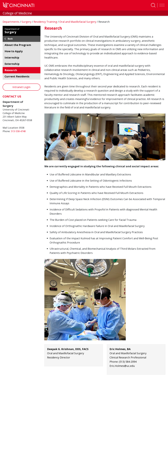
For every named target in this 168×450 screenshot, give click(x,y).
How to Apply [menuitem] (14, 51)
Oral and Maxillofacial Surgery (78, 21)
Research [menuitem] (11, 70)
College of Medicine (17, 13)
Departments (11, 21)
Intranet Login (21, 87)
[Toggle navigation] (161, 5)
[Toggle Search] (153, 5)
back (10, 38)
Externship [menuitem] (12, 64)
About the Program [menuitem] (18, 45)
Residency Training (46, 21)
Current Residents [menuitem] (17, 76)
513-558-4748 (18, 131)
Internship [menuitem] (12, 57)
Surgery (27, 21)
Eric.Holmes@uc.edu (122, 366)
